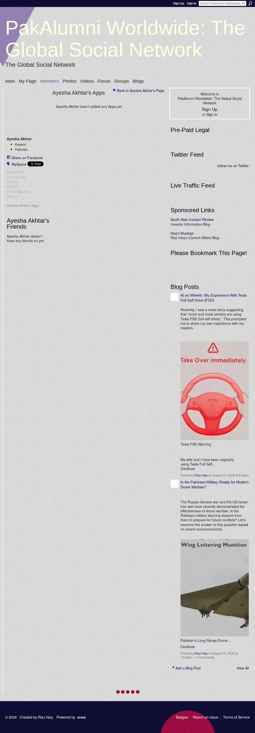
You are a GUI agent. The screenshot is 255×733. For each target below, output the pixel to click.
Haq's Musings (182, 233)
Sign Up (178, 3)
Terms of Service (236, 717)
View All (243, 668)
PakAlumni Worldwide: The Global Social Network (125, 39)
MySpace (19, 164)
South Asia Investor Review (192, 219)
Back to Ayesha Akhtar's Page (140, 90)
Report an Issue (205, 717)
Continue (188, 468)
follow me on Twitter (233, 165)
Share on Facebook (27, 157)
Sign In (191, 3)
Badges (182, 717)
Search (250, 3)
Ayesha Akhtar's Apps (23, 205)
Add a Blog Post (188, 668)
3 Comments (205, 657)
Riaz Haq (201, 475)
